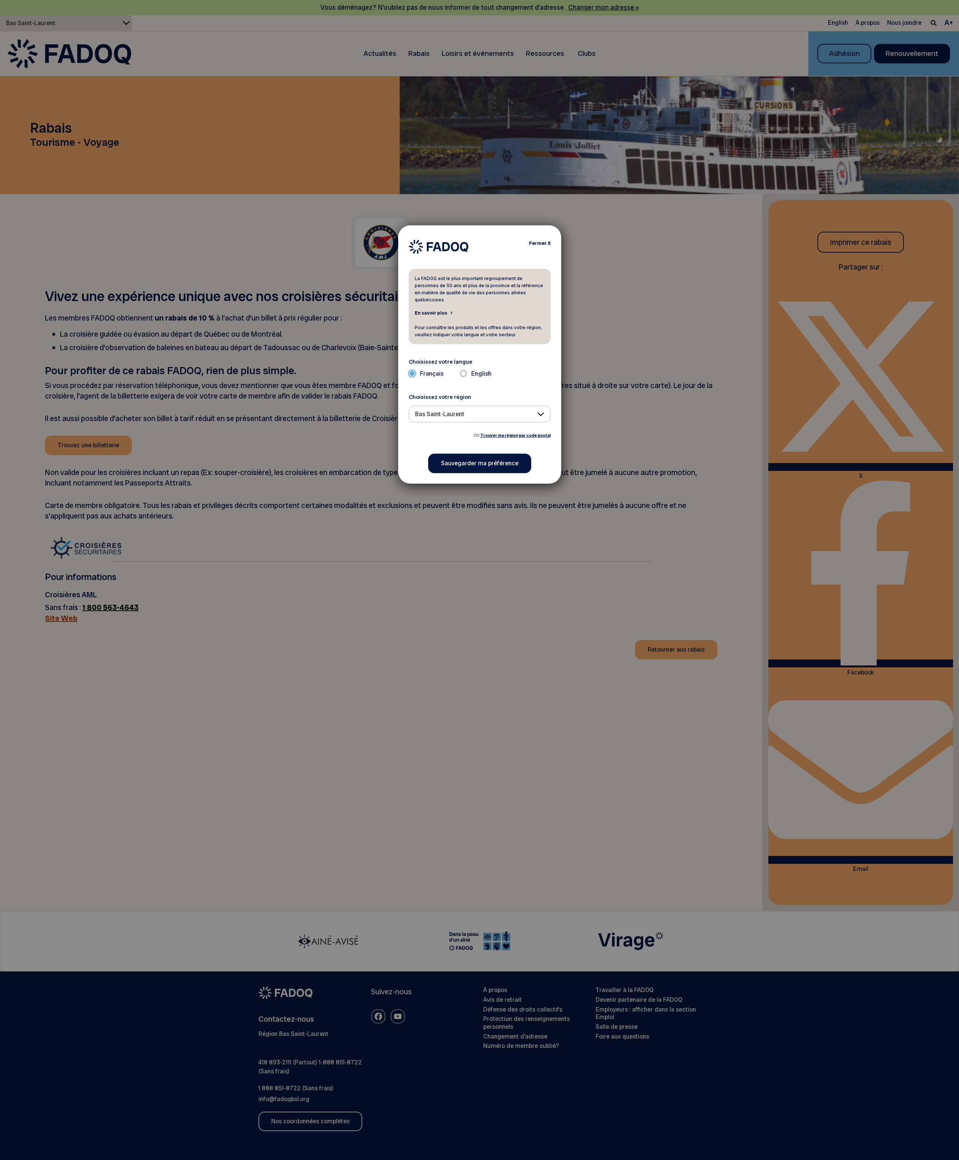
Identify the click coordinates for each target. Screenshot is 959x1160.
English (481, 374)
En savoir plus (431, 313)
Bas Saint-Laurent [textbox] (440, 414)
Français (432, 374)
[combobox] (480, 414)
